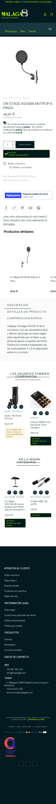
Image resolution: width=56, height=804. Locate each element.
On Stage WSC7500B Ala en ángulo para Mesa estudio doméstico (15, 505)
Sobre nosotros (11, 575)
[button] (14, 164)
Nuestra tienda (11, 586)
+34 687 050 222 (14, 669)
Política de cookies (13, 626)
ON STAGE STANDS (17, 98)
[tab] (18, 305)
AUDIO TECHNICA (14, 411)
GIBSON (34, 418)
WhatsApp (11, 31)
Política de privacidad (14, 620)
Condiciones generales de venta (20, 615)
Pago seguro (10, 580)
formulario (9, 224)
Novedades (9, 644)
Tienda (32, 31)
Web (22, 31)
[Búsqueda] (41, 29)
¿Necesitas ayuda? (36, 719)
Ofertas (8, 639)
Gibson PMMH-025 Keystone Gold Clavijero (40, 425)
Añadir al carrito (25, 144)
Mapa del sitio (11, 596)
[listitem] (25, 267)
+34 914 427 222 (14, 689)
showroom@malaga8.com (19, 692)
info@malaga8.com (16, 673)
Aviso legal (9, 610)
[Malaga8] (15, 14)
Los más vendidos (13, 650)
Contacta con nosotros (15, 591)
